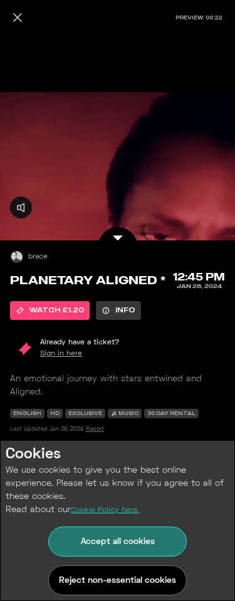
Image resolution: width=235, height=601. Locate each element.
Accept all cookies (118, 542)
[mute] (21, 207)
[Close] (17, 17)
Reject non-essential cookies (117, 581)
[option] (50, 310)
